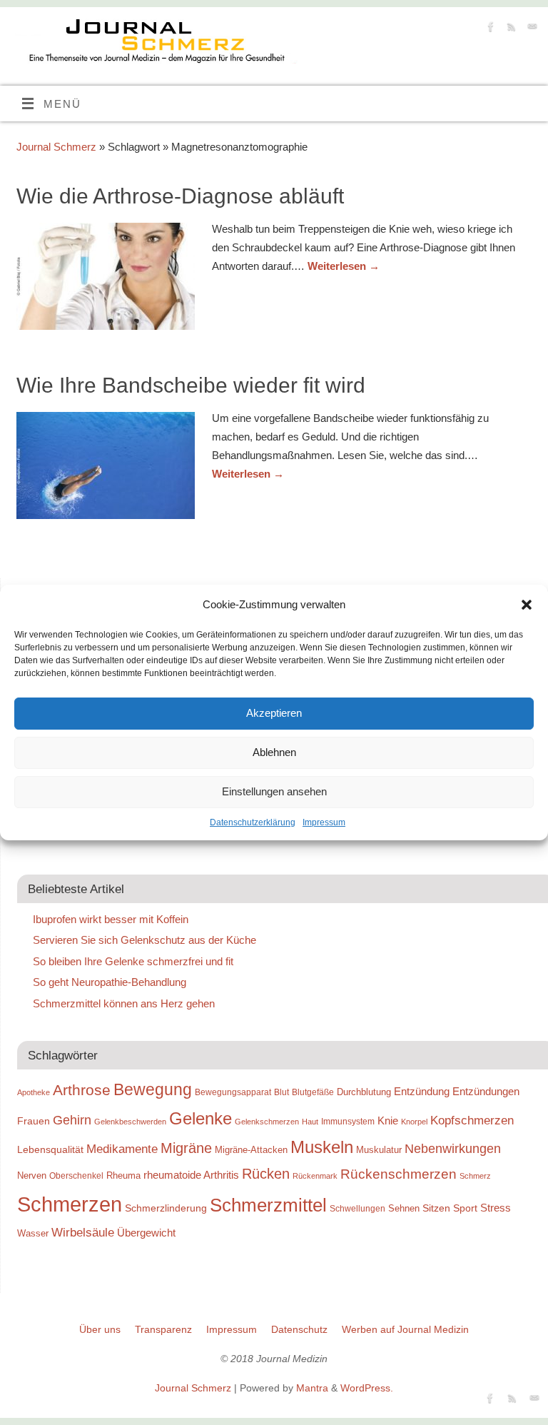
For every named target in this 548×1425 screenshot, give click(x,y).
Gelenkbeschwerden (130, 1121)
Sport (465, 1208)
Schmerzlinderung (166, 1208)
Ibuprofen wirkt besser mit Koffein (110, 919)
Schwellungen (357, 1209)
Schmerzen (69, 1204)
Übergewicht (146, 1233)
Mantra (312, 1388)
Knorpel (414, 1121)
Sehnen (404, 1208)
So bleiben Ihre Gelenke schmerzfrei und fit (133, 961)
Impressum (324, 822)
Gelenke (200, 1118)
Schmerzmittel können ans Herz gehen (124, 1003)
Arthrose (82, 1090)
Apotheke (33, 1092)
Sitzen (436, 1208)
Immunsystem (348, 1122)
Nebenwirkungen (453, 1149)
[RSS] (509, 29)
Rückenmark (315, 1176)
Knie (387, 1120)
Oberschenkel (76, 1176)
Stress (495, 1208)
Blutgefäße (313, 1092)
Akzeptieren (274, 713)
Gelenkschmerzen (267, 1121)
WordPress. (366, 1388)
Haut (310, 1121)
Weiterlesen (344, 266)
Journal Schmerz (56, 147)
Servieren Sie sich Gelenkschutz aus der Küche (144, 940)
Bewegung (152, 1090)
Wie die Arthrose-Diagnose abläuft (180, 196)
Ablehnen (274, 752)
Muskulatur (379, 1149)
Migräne (186, 1148)
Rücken (266, 1174)
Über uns (100, 1329)
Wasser (33, 1233)
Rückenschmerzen (398, 1174)
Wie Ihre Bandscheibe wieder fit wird (190, 385)
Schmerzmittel (268, 1205)
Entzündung (422, 1091)
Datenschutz (299, 1329)
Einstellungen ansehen (274, 791)
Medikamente (122, 1149)
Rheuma (123, 1175)
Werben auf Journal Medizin (405, 1329)
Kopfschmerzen (472, 1120)
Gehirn (72, 1120)
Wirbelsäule (82, 1232)
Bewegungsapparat (233, 1092)
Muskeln (321, 1147)
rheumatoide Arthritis (191, 1175)
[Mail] (530, 29)
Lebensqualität (50, 1149)
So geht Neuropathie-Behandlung (109, 982)
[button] (526, 605)
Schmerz (475, 1176)
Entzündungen (485, 1091)
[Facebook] (489, 29)
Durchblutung (364, 1092)
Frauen (33, 1121)
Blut (281, 1092)
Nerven (31, 1175)
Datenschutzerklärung (252, 822)
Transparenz (163, 1329)
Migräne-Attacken (251, 1149)
